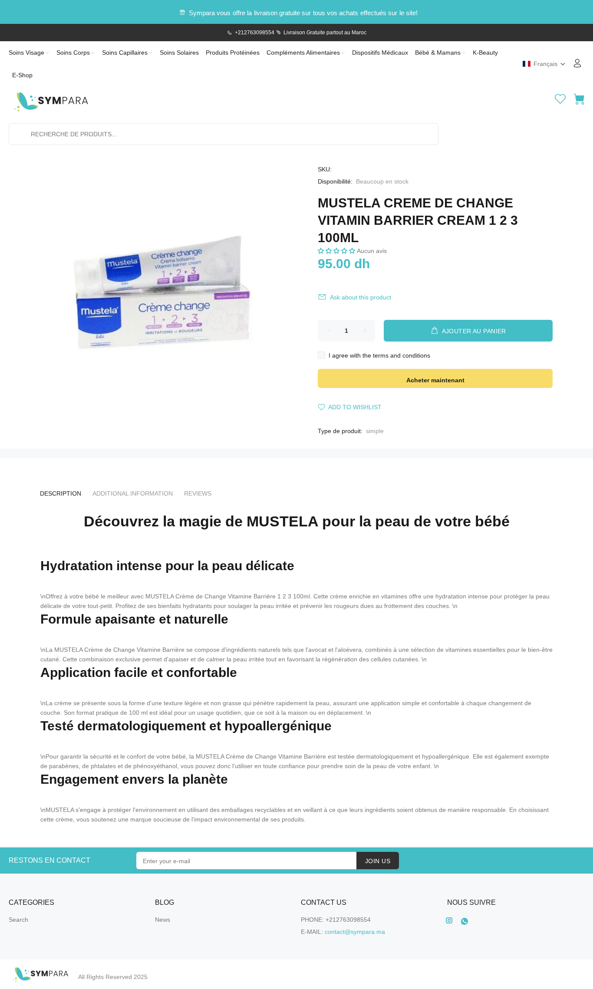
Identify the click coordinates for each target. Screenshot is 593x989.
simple (375, 430)
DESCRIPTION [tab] (60, 493)
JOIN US (377, 861)
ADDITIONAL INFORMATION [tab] (132, 493)
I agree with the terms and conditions (379, 355)
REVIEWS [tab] (197, 493)
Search (18, 919)
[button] (544, 63)
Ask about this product (360, 297)
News (162, 919)
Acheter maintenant (435, 380)
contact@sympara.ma (355, 931)
